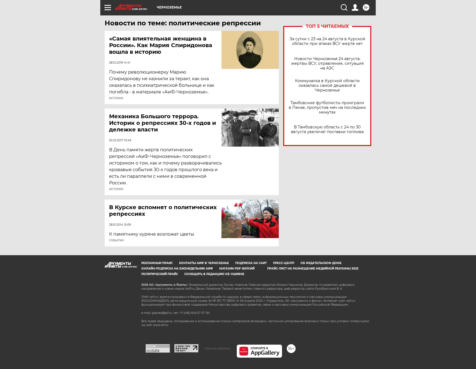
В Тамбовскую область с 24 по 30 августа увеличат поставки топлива (327, 129)
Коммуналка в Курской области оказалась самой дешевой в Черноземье (327, 86)
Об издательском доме (321, 263)
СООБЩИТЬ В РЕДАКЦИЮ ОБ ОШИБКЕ (214, 274)
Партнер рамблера (217, 348)
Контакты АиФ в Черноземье (204, 263)
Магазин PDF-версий (237, 268)
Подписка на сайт (251, 263)
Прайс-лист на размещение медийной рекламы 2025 (312, 268)
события (116, 240)
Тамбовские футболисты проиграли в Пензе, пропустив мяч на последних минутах (327, 108)
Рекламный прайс (157, 263)
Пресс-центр (283, 263)
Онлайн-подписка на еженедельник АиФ (177, 268)
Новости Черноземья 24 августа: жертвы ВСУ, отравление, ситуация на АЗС (327, 63)
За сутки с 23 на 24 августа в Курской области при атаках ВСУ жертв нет (327, 41)
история (116, 98)
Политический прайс (159, 274)
